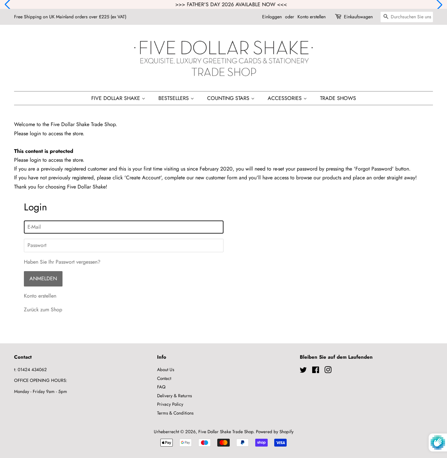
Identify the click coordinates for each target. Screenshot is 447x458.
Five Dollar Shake (116, 98)
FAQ (161, 387)
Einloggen (272, 16)
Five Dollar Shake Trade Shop (225, 431)
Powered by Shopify (275, 431)
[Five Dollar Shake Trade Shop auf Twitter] (303, 371)
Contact (164, 378)
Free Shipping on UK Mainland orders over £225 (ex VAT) (70, 16)
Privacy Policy (170, 404)
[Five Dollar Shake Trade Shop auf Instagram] (327, 371)
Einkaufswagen (358, 16)
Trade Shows (338, 98)
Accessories (285, 98)
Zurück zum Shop (43, 309)
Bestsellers (174, 98)
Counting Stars (229, 98)
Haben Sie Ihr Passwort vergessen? (62, 262)
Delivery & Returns (174, 395)
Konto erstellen (311, 16)
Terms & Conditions (175, 413)
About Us (165, 369)
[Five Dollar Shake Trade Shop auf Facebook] (315, 371)
